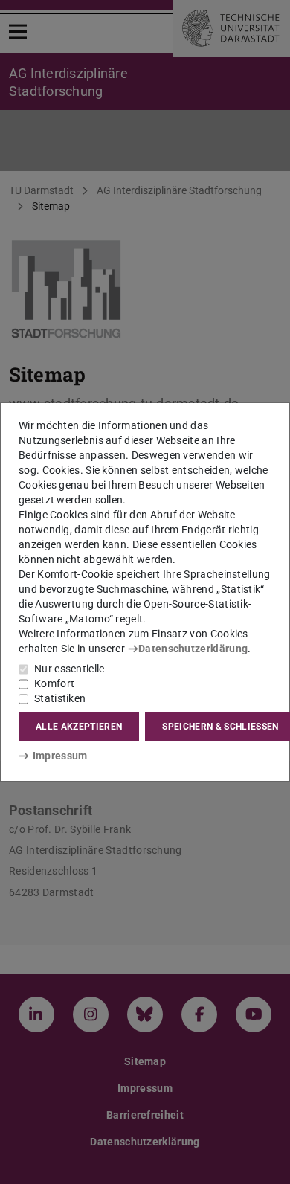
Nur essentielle (69, 669)
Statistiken (60, 698)
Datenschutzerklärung (193, 648)
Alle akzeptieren (79, 726)
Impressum (60, 756)
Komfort (54, 683)
